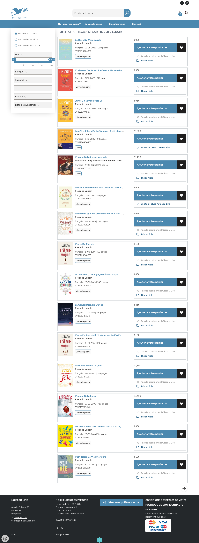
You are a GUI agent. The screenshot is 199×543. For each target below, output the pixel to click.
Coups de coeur (93, 24)
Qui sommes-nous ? (69, 24)
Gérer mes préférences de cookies (125, 502)
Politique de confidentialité (164, 504)
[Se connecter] (186, 13)
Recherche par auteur (29, 45)
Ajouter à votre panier (150, 47)
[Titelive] (99, 539)
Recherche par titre (28, 39)
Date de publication (26, 104)
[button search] (127, 13)
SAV (13, 534)
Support (20, 80)
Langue (20, 71)
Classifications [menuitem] (117, 24)
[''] (33, 88)
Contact (136, 24)
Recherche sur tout (28, 33)
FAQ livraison (63, 534)
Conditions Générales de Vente (165, 500)
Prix (18, 54)
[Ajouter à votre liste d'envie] (181, 47)
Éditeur (19, 96)
